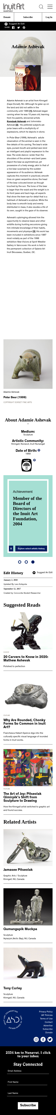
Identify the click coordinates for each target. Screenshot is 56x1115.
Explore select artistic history (31, 549)
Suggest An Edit (17, 24)
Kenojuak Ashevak (16, 122)
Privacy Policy (46, 1012)
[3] (34, 231)
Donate (7, 17)
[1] (30, 111)
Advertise (48, 1026)
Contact (49, 1022)
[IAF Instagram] (36, 1039)
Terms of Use (46, 1019)
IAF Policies (47, 1015)
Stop (11, 548)
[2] (17, 125)
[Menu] (50, 7)
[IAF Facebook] (43, 1039)
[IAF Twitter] (50, 1039)
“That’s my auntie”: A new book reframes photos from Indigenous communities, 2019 (31, 516)
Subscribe (28, 17)
